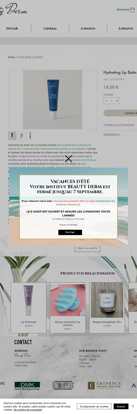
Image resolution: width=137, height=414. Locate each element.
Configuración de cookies (94, 406)
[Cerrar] (133, 406)
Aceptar (121, 406)
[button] (68, 158)
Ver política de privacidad (28, 409)
